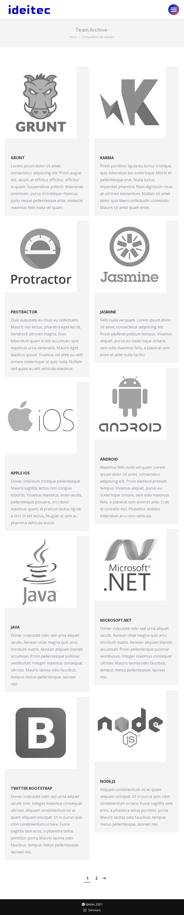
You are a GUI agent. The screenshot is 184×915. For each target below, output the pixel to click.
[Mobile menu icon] (173, 9)
